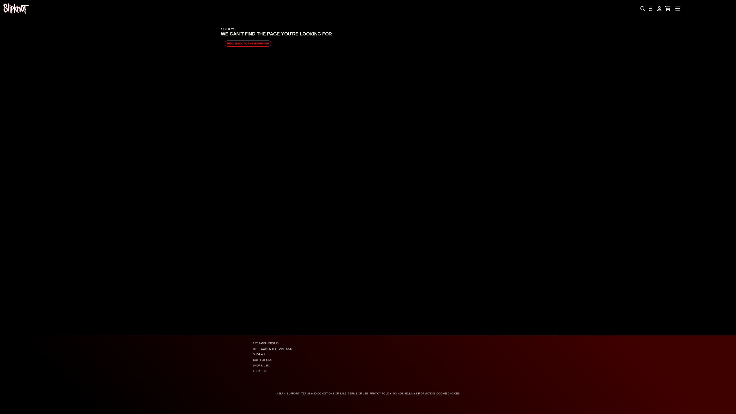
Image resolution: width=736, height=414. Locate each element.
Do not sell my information (414, 393)
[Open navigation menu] (678, 8)
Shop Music (261, 365)
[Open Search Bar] (642, 8)
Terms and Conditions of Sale (323, 393)
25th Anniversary (266, 343)
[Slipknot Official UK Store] (16, 8)
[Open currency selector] (651, 8)
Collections (262, 359)
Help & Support (288, 393)
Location (260, 371)
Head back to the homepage (248, 43)
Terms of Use (358, 393)
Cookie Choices (448, 393)
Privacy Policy (380, 393)
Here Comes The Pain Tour (272, 348)
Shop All (259, 354)
